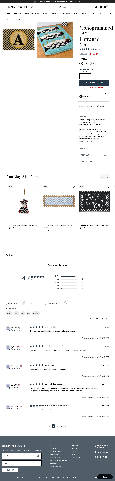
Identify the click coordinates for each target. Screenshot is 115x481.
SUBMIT (10, 470)
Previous (34, 2)
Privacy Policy (51, 478)
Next (80, 2)
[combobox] (75, 7)
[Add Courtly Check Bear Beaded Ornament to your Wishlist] (37, 186)
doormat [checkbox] (36, 313)
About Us (74, 448)
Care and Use (86, 162)
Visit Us (109, 14)
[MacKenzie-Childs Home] (21, 7)
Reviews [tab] (9, 255)
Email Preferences (55, 466)
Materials (84, 155)
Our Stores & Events (78, 457)
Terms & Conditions (40, 478)
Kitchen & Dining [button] (32, 13)
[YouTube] (106, 457)
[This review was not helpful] (107, 338)
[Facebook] (97, 457)
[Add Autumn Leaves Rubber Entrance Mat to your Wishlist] (108, 186)
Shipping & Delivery (55, 457)
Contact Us (53, 448)
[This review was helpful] (103, 338)
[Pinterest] (103, 457)
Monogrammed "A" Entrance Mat (17, 20)
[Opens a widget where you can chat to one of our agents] (105, 477)
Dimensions (85, 148)
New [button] (8, 13)
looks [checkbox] (16, 313)
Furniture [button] (55, 13)
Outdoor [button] (67, 13)
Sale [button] (84, 13)
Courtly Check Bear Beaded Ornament (23, 225)
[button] (96, 7)
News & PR (75, 454)
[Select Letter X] (92, 63)
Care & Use (53, 463)
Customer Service (98, 14)
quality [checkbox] (9, 313)
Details (71, 2)
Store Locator (102, 452)
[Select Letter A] (81, 63)
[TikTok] (100, 457)
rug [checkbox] (28, 313)
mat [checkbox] (22, 313)
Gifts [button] (76, 13)
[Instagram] (95, 457)
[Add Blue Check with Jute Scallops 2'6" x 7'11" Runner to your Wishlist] (73, 186)
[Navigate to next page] (65, 426)
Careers (74, 451)
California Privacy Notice (64, 478)
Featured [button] (17, 13)
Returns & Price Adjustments (58, 460)
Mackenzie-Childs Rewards (104, 446)
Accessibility (94, 478)
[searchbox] (13, 303)
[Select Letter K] (86, 63)
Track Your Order (55, 454)
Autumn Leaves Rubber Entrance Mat (94, 225)
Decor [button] (45, 13)
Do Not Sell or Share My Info (81, 478)
